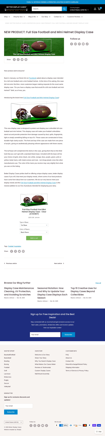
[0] (99, 9)
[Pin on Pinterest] (18, 59)
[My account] (95, 9)
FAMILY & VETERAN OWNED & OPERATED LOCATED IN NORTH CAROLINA (52, 2)
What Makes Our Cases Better (45, 364)
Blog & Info (32, 17)
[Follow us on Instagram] (75, 43)
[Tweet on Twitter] (22, 59)
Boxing (6, 364)
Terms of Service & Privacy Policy (77, 370)
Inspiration (17, 246)
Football (10, 246)
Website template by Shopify (12, 429)
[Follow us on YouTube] (83, 43)
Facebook (32, 78)
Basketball (7, 358)
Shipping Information (72, 367)
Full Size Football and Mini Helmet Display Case (41, 97)
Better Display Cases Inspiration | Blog (25, 23)
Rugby (6, 380)
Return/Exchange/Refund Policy (76, 364)
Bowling (6, 361)
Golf (5, 370)
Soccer (6, 383)
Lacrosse (7, 374)
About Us (69, 358)
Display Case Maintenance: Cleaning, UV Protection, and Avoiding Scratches (19, 291)
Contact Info (70, 361)
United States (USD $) (11, 422)
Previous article (11, 263)
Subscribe (68, 334)
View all (98, 283)
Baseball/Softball (9, 355)
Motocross (7, 377)
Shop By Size (18, 17)
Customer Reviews (73, 17)
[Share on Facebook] (14, 59)
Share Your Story (40, 358)
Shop (6, 17)
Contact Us (58, 17)
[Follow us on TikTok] (87, 43)
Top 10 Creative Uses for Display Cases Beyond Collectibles (84, 291)
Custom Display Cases (42, 370)
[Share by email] (26, 59)
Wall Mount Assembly (42, 374)
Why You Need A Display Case (45, 361)
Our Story (45, 17)
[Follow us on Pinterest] (79, 43)
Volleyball (7, 386)
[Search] (64, 9)
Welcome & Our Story (42, 355)
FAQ (67, 355)
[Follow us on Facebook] (71, 43)
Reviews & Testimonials (43, 367)
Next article (58, 263)
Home (7, 23)
